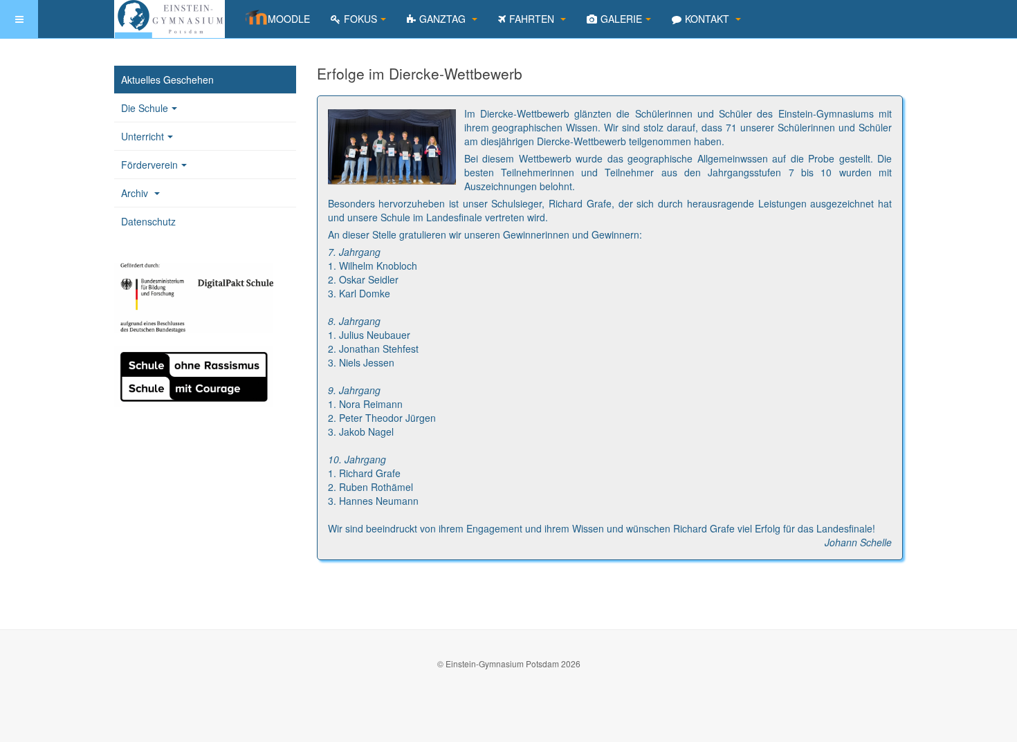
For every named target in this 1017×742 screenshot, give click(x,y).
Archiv (136, 193)
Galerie (621, 19)
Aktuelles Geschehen (167, 79)
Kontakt (708, 19)
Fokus (360, 19)
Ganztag (443, 19)
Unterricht (142, 136)
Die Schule (144, 108)
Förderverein (149, 164)
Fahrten (533, 19)
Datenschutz (148, 221)
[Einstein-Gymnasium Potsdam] (169, 19)
